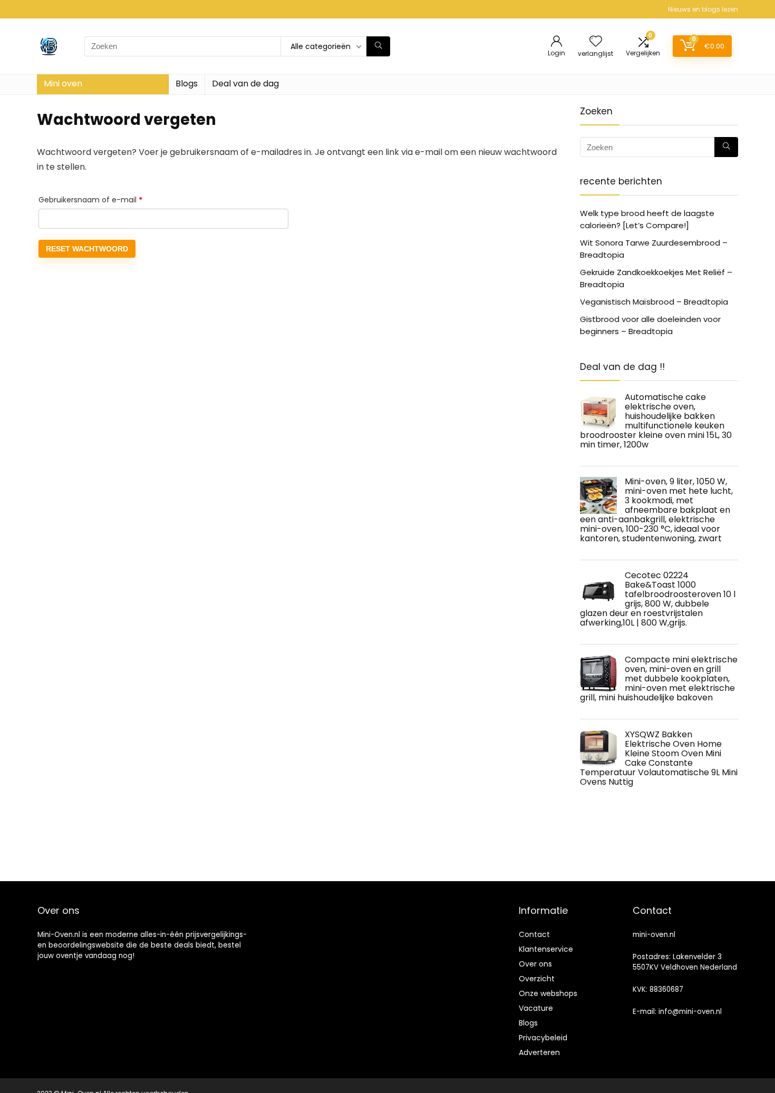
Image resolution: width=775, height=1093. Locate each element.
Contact (534, 934)
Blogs (187, 83)
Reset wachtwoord (87, 249)
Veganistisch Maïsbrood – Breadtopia (654, 301)
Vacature (536, 1008)
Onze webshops (548, 993)
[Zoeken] (378, 46)
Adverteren (539, 1052)
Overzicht (537, 978)
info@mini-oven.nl (690, 1012)
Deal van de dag (245, 83)
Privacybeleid (543, 1037)
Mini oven (63, 83)
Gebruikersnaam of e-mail (102, 199)
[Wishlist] (595, 42)
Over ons (535, 964)
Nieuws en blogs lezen (703, 9)
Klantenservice (546, 949)
